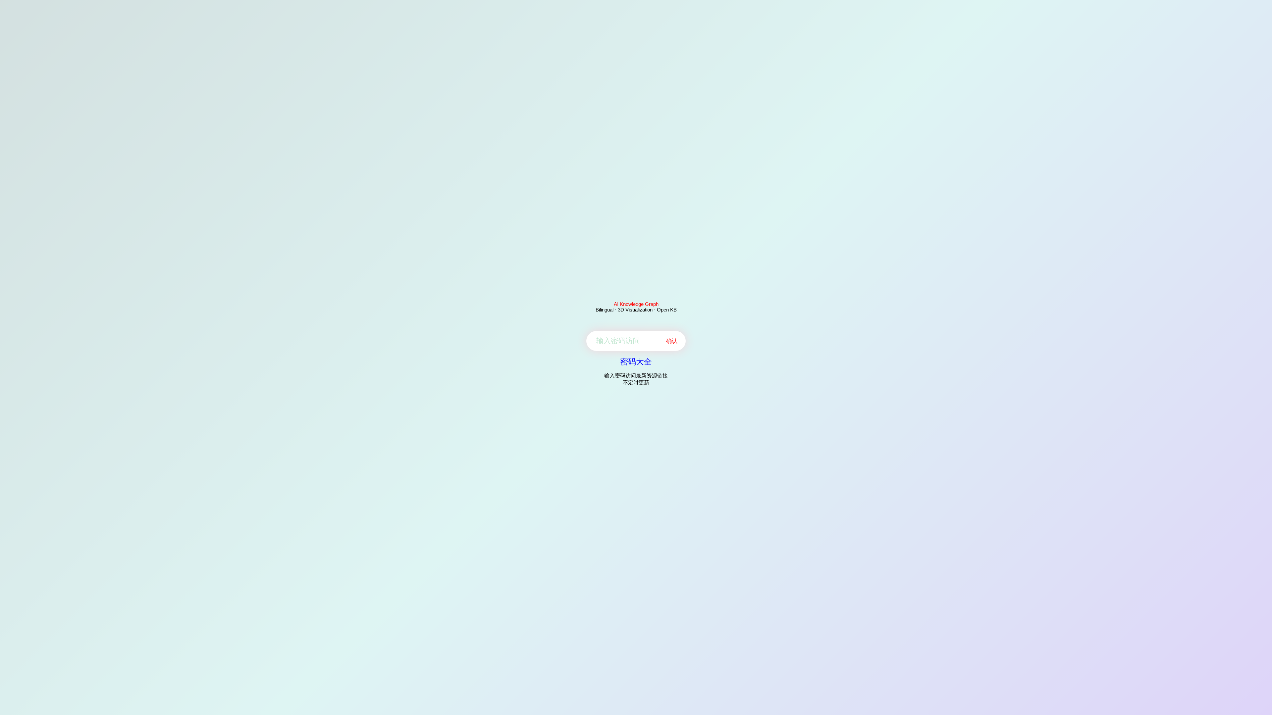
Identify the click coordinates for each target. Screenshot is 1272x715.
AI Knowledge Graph (636, 304)
